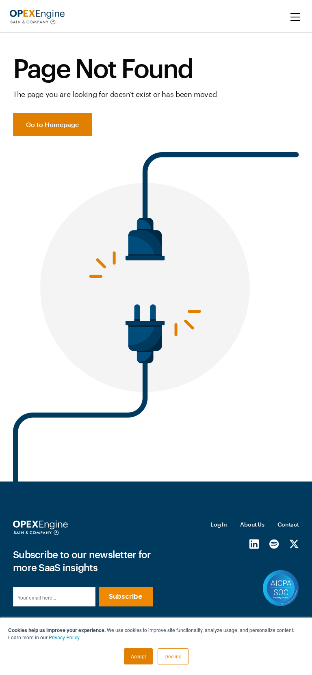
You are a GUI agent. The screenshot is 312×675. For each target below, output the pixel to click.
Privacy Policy (64, 637)
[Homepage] (40, 527)
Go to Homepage (52, 124)
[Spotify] (274, 543)
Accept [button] (138, 656)
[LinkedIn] (254, 543)
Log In (218, 524)
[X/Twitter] (294, 543)
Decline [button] (173, 656)
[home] (37, 17)
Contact (288, 524)
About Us (252, 524)
